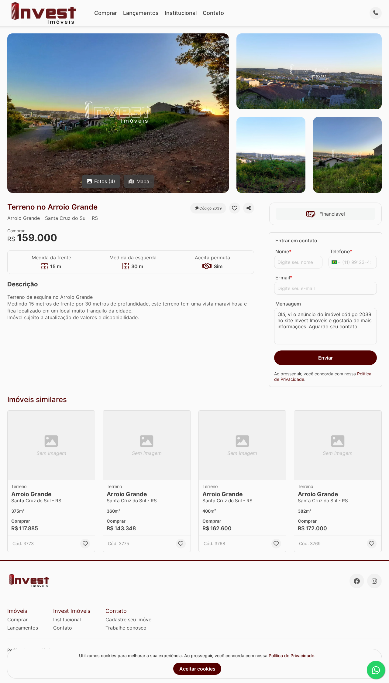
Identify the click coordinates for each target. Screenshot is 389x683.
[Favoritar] (234, 208)
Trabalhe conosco (125, 628)
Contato (213, 13)
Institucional (181, 13)
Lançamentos (141, 13)
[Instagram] (374, 581)
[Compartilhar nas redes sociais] (248, 208)
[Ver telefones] (376, 13)
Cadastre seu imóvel (129, 619)
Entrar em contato (296, 240)
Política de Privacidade (291, 655)
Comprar (105, 13)
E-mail (283, 278)
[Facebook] (356, 581)
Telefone (341, 251)
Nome (283, 251)
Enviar (325, 358)
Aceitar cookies (197, 669)
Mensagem (288, 304)
